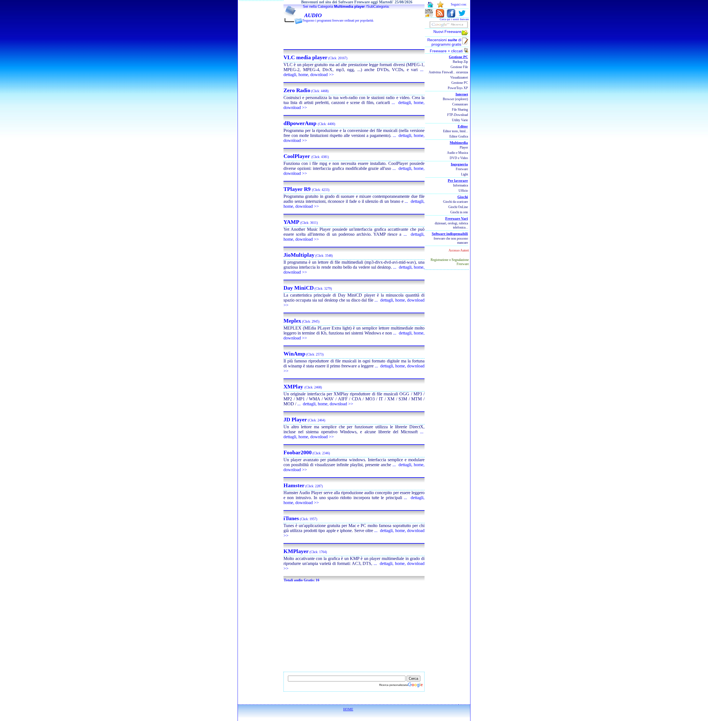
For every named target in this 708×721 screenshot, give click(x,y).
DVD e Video (459, 158)
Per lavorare (458, 180)
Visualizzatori (459, 77)
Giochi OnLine (458, 207)
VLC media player (305, 57)
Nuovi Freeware (447, 31)
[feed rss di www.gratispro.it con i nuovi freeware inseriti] (440, 16)
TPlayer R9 (297, 189)
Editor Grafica (458, 136)
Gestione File (459, 67)
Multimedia (459, 143)
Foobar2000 (297, 452)
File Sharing (460, 109)
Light (464, 174)
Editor (463, 126)
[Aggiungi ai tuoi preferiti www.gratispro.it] (440, 6)
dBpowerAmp (300, 123)
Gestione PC (458, 57)
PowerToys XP (458, 88)
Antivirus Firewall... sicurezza (448, 72)
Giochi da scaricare (455, 202)
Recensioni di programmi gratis (444, 42)
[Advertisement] (354, 36)
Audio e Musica (457, 153)
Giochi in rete (459, 212)
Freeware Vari (456, 218)
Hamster (293, 485)
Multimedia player (349, 6)
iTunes (291, 518)
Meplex (292, 321)
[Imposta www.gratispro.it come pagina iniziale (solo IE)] (430, 6)
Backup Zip (460, 62)
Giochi (462, 197)
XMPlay (293, 386)
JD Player (295, 419)
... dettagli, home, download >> (325, 403)
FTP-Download (457, 115)
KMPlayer (296, 551)
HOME (348, 709)
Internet (461, 94)
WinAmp (294, 354)
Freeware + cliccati (447, 51)
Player (464, 147)
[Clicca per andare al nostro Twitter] (462, 16)
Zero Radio (296, 90)
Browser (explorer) (455, 99)
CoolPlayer (297, 156)
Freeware (462, 169)
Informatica (460, 185)
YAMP (291, 222)
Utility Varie (460, 120)
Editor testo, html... (455, 131)
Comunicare (460, 104)
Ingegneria (459, 164)
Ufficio (463, 191)
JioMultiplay (298, 255)
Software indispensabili (450, 234)
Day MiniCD (298, 288)
